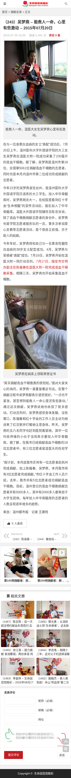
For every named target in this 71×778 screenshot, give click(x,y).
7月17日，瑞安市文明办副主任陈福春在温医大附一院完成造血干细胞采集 (35, 267)
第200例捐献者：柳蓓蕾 (25, 580)
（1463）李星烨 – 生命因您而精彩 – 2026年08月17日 (17, 682)
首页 (4, 11)
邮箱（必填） (46, 710)
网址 (41, 719)
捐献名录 (16, 11)
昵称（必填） (46, 700)
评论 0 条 (54, 35)
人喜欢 (17, 523)
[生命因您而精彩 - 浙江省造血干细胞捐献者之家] (35, 6)
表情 (62, 755)
